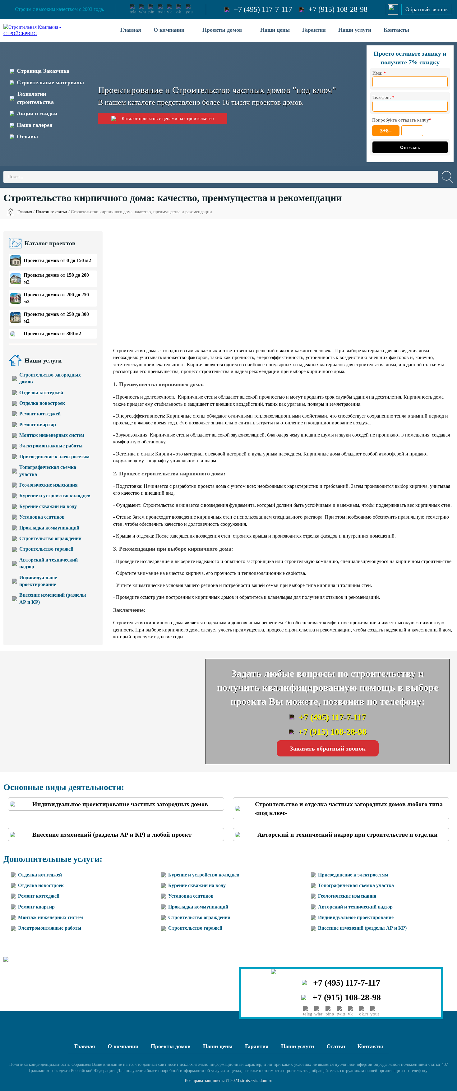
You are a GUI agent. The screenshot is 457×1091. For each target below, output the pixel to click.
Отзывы (27, 136)
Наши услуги (354, 30)
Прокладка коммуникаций (49, 527)
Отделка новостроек (42, 403)
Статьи (335, 1046)
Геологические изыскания (48, 485)
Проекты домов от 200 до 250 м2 (56, 298)
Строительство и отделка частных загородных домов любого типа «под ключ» (349, 808)
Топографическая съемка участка (47, 471)
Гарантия (314, 30)
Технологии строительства (35, 98)
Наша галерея (35, 125)
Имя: (379, 73)
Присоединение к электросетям (54, 456)
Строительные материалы (50, 82)
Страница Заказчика (43, 71)
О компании (169, 30)
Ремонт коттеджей (40, 413)
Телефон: (383, 97)
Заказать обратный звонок (328, 748)
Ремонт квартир (37, 424)
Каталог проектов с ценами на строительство (168, 118)
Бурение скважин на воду (48, 506)
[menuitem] (130, 30)
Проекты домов (222, 30)
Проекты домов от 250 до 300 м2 (56, 318)
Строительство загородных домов (50, 378)
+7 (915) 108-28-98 (337, 9)
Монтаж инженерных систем (51, 435)
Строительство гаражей (46, 549)
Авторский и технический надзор (48, 563)
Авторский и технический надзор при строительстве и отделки (347, 834)
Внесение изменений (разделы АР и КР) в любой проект (112, 834)
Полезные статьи (51, 212)
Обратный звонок (426, 9)
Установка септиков (42, 517)
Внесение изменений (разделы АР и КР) (52, 598)
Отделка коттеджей (41, 392)
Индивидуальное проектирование (38, 581)
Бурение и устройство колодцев (54, 495)
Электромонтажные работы (51, 445)
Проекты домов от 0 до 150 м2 (57, 260)
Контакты (396, 30)
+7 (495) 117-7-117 (263, 9)
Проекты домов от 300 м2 (52, 333)
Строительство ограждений (50, 538)
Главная (130, 30)
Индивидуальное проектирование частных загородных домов (120, 804)
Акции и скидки (37, 113)
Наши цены (275, 30)
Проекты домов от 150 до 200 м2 (56, 278)
